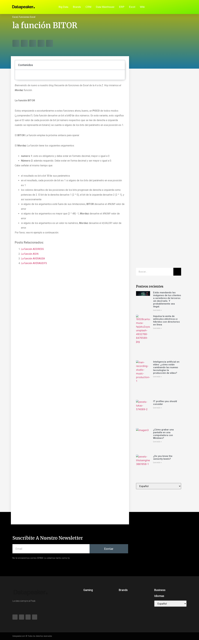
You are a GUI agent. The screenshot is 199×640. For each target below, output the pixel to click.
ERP (121, 7)
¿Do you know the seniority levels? (162, 457)
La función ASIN (29, 253)
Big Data (63, 7)
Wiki (142, 7)
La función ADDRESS (32, 249)
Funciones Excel (27, 17)
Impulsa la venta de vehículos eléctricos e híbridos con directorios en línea (166, 320)
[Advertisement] (158, 121)
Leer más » (157, 310)
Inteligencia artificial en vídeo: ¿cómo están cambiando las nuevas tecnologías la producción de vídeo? (166, 367)
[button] (15, 43)
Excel (132, 7)
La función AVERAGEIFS (34, 263)
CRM (88, 7)
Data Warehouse (105, 7)
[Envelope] (179, 7)
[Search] (177, 272)
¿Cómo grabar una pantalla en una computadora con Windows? (163, 433)
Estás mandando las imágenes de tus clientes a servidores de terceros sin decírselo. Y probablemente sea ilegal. (167, 299)
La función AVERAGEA (33, 258)
